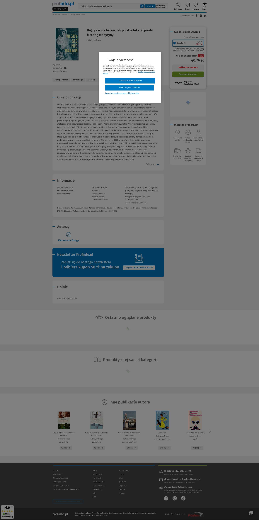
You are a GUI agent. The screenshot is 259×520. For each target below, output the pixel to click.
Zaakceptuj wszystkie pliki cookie (130, 80)
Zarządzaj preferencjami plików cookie (122, 93)
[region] (130, 77)
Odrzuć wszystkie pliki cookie (129, 88)
